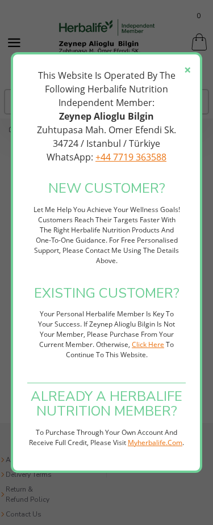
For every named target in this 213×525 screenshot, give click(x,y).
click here (148, 344)
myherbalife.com (155, 442)
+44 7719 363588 (130, 157)
